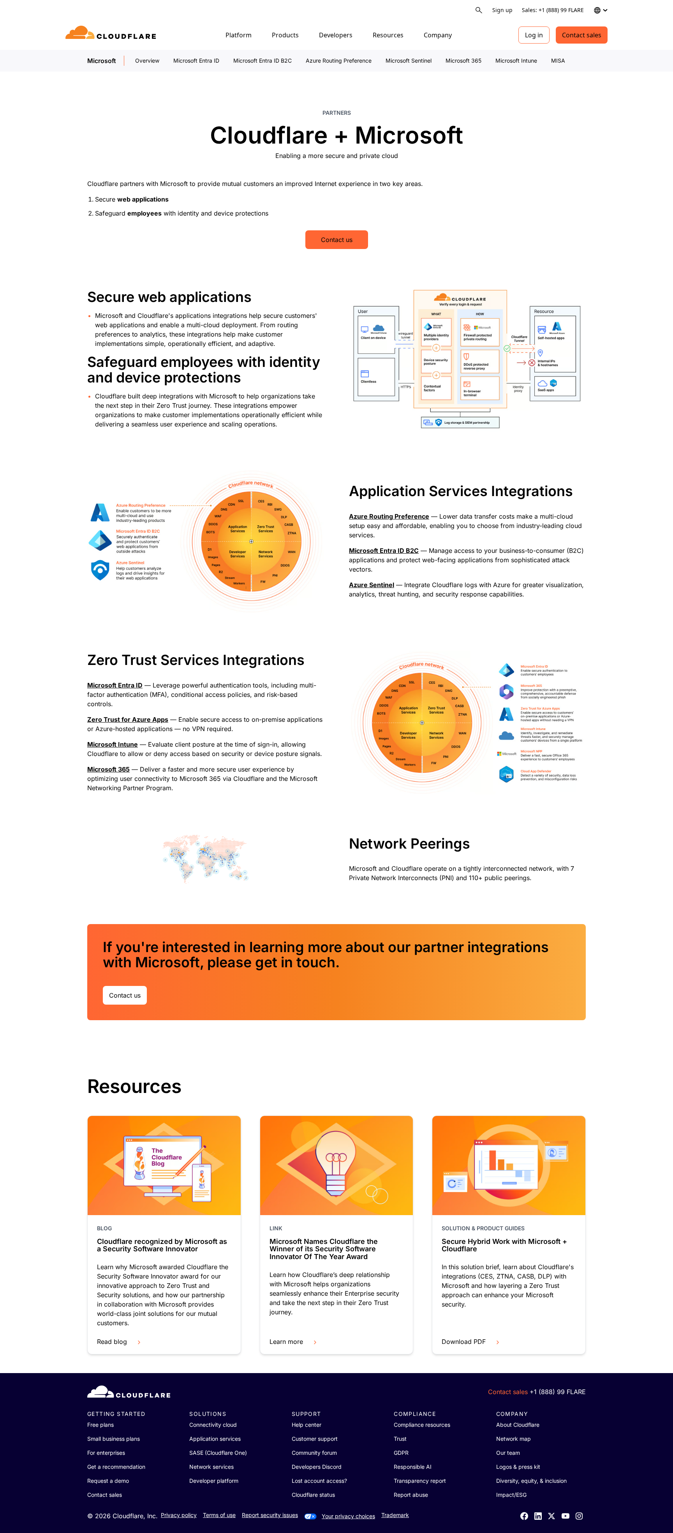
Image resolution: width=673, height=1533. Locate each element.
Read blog (112, 1341)
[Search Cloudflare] (479, 10)
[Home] (112, 35)
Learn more (286, 1341)
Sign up (502, 10)
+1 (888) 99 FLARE (558, 1392)
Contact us (336, 240)
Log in (534, 35)
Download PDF (464, 1341)
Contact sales (581, 35)
